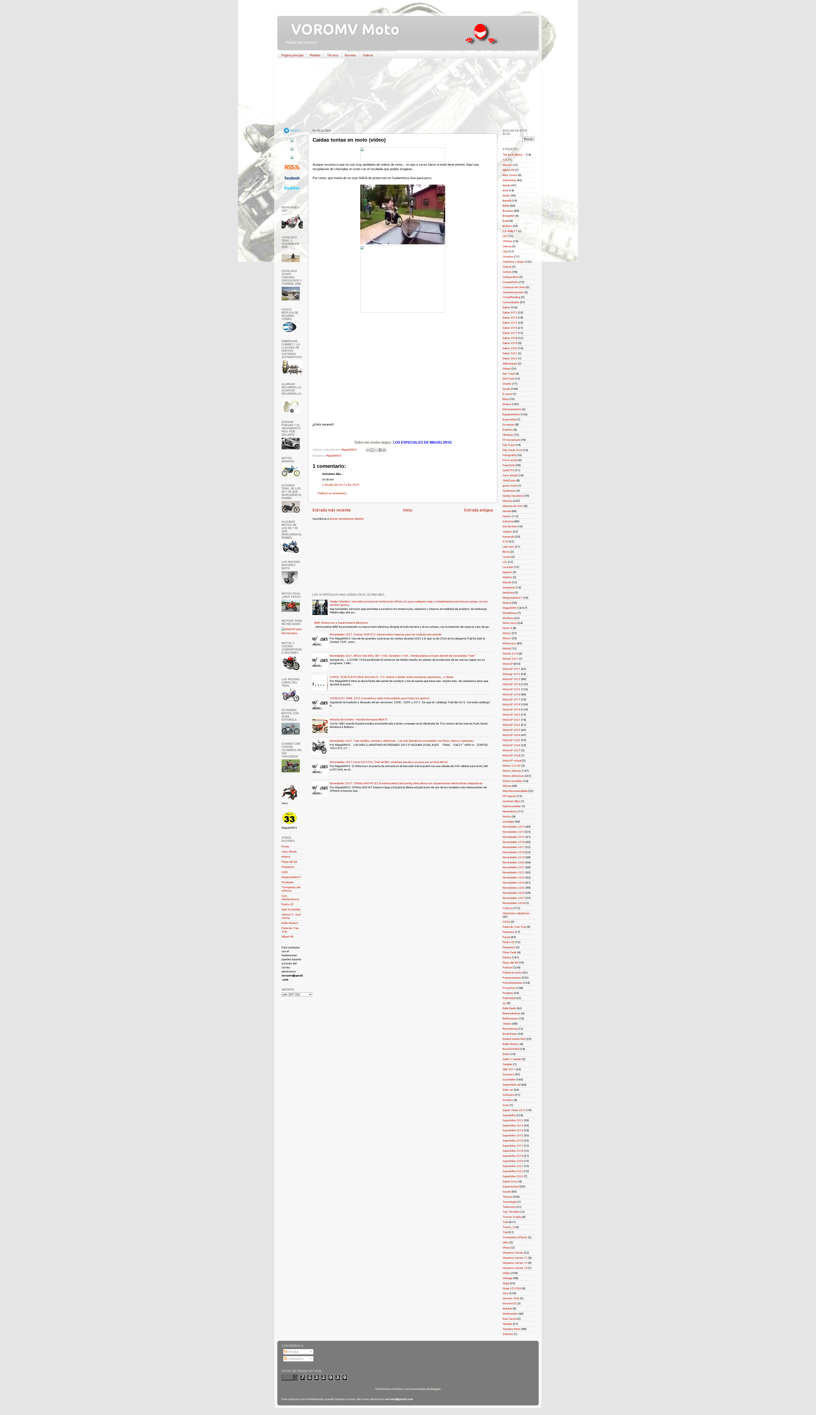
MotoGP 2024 (511, 735)
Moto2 (507, 633)
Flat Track (509, 445)
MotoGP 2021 (511, 719)
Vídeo (506, 1273)
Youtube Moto (512, 1329)
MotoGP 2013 (511, 679)
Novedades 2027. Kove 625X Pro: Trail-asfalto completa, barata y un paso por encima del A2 (389, 762)
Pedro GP (288, 904)
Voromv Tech (511, 1298)
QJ (504, 1003)
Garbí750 (508, 470)
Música (507, 785)
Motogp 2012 (511, 674)
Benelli (507, 200)
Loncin (507, 556)
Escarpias (288, 882)
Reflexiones (510, 1018)
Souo (506, 1105)
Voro (506, 1293)
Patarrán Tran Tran (514, 926)
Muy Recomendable (515, 791)
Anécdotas (509, 180)
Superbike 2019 (513, 1155)
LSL (505, 562)
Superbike (509, 1115)
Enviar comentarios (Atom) (347, 518)
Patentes (508, 932)
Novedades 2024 (514, 882)
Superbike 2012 (513, 1120)
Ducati (506, 388)
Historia (508, 501)
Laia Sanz (508, 546)
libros (506, 551)
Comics (507, 271)
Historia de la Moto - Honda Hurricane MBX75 (359, 719)
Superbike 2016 (513, 1140)
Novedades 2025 (514, 887)
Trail (505, 1222)
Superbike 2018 (513, 1150)
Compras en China (514, 287)
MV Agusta (510, 796)
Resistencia (510, 1028)
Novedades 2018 (514, 852)
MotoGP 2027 (511, 750)
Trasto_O (509, 1227)
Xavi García (510, 1318)
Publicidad (509, 998)
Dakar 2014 (510, 317)
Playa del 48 (289, 861)
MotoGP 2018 (511, 704)
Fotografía (509, 455)
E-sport (507, 394)
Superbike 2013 (513, 1125)
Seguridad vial (512, 1084)
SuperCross (510, 1181)
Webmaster (510, 1313)
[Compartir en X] (376, 450)
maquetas (509, 587)
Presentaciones (513, 982)
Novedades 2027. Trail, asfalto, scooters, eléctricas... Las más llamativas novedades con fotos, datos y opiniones (402, 740)
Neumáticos (510, 811)
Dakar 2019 (510, 343)
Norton (507, 816)
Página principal (292, 55)
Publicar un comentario (332, 493)
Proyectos (509, 987)
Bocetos (350, 55)
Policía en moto (512, 972)
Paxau (285, 846)
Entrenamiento (512, 409)
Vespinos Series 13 (515, 1262)
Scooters (508, 1074)
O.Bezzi (508, 908)
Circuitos (508, 256)
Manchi (507, 582)
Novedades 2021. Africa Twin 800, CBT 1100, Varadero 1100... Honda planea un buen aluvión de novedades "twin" (403, 655)
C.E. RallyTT (510, 231)
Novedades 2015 (514, 836)
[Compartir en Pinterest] (384, 450)
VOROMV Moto (342, 29)
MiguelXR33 (333, 455)
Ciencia (507, 246)
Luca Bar (508, 567)
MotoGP (508, 663)
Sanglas (508, 1064)
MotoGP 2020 (511, 714)
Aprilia (507, 185)
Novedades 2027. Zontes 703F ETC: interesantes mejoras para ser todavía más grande (386, 634)
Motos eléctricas (513, 775)
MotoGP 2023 (511, 730)
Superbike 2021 (513, 1166)
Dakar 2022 (510, 358)
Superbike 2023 (513, 1176)
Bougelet (508, 215)
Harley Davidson (513, 495)
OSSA (506, 921)
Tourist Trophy (512, 1217)
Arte (505, 190)
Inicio (407, 510)
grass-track (510, 485)
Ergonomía (509, 419)
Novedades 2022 (514, 872)
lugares (507, 572)
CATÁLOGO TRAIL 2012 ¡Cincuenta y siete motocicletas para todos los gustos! (380, 698)
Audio (506, 195)
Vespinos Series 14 (515, 1268)
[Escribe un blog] (372, 450)
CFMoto (508, 241)
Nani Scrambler (291, 909)
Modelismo (510, 613)
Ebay (506, 399)
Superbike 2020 (513, 1161)
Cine (505, 251)
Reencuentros (511, 1013)
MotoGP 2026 (511, 745)
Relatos (315, 55)
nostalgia (508, 821)
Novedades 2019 (514, 857)
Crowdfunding (511, 297)
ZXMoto (508, 1334)
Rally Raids (509, 1008)
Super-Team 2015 (514, 1110)
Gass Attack (289, 851)
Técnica (332, 55)
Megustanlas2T (292, 877)
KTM (506, 541)
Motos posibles (513, 781)
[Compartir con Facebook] (380, 450)
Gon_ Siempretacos (290, 897)
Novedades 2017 (514, 847)
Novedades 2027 (514, 898)
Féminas (508, 434)
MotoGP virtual (512, 760)
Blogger (435, 1389)
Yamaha (507, 1323)
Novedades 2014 (514, 831)
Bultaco (507, 226)
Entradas (293, 1351)
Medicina (508, 592)
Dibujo (507, 368)
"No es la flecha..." (514, 154)
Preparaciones (512, 977)
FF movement (511, 439)
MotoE (507, 648)
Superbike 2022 (513, 1171)
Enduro (507, 404)
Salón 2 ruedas (512, 1059)
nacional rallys (511, 801)
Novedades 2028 (514, 903)
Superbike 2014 (513, 1130)
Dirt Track (509, 373)
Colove (507, 266)
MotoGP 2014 (511, 684)
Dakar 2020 (510, 348)
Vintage (508, 1278)
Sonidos (508, 1100)
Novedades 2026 (514, 892)
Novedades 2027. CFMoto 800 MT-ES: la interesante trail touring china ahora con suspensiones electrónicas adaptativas (406, 783)
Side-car (508, 1089)
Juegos (507, 531)
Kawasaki (508, 536)
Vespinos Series (513, 1252)
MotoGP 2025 (511, 740)
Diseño (507, 383)
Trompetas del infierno (291, 888)
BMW (506, 205)
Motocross (509, 643)
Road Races (510, 1033)
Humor (507, 516)
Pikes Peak (510, 952)
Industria (508, 521)
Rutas (506, 1054)
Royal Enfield (511, 1049)
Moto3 (507, 638)
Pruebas (508, 993)
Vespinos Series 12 (515, 1257)
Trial (505, 1232)
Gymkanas (509, 490)
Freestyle (509, 465)
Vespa (507, 1247)
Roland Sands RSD (514, 1039)
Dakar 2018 (510, 338)
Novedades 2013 (514, 826)
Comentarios (295, 1358)
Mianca (286, 856)
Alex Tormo (510, 175)
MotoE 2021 (510, 658)
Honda (507, 511)
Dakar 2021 (510, 353)
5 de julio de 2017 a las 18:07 (341, 484)
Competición (510, 282)
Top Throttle (511, 1211)
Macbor (507, 577)
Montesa (508, 618)
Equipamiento (511, 414)
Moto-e (507, 628)
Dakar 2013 (510, 312)
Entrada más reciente (331, 510)
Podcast (508, 967)
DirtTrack (508, 378)
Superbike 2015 (513, 1135)
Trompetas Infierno (515, 1237)
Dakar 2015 (510, 322)
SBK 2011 (509, 1069)
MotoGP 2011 (511, 668)
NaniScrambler (512, 806)
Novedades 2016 (514, 842)
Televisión (509, 1207)
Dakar (506, 307)
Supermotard (511, 1186)
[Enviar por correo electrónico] (368, 450)
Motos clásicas (512, 770)
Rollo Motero (290, 923)
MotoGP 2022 (511, 724)
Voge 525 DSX (512, 1288)
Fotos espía (510, 460)
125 (505, 159)
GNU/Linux (509, 480)
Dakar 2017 (510, 333)
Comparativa (511, 277)
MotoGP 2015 (511, 689)
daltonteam (510, 363)
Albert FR (287, 936)
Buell (506, 220)
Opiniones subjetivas (516, 913)
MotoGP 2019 (511, 709)
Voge (506, 1283)
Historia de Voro (513, 506)
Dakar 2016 (510, 327)
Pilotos (507, 957)
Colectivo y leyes (513, 261)
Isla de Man (510, 526)
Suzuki (507, 1191)
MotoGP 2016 (511, 694)
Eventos (508, 429)
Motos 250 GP (512, 765)
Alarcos (507, 165)
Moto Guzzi (510, 623)
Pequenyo (288, 866)
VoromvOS (510, 1303)
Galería (368, 55)
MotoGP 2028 (511, 755)
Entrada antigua (478, 510)
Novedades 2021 (514, 867)
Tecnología (510, 1201)
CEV (505, 236)
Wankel (507, 1308)
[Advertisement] (404, 94)
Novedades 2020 (514, 862)
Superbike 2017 (513, 1145)
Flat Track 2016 (512, 450)
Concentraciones (513, 292)
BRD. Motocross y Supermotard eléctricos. (341, 622)
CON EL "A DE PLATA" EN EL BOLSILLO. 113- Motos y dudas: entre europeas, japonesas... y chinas (391, 677)
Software (508, 1094)
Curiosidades (511, 302)
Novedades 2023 (514, 877)
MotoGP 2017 (511, 699)
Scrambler (509, 1079)
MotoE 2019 (510, 653)
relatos (507, 1023)
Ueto (285, 872)
